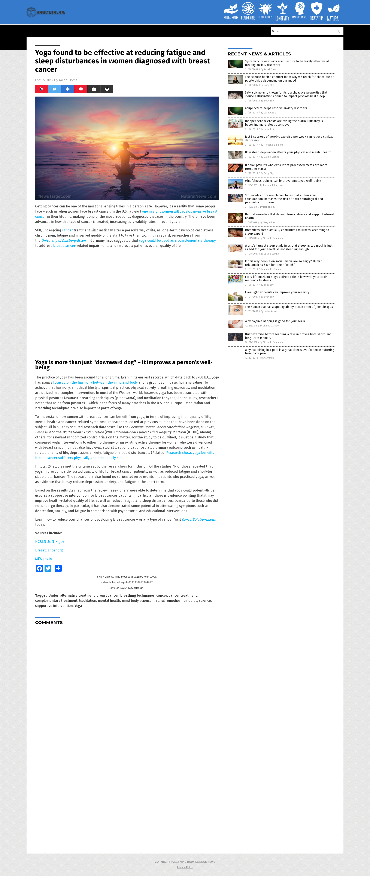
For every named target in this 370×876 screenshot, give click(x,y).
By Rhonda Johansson (271, 185)
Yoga (78, 606)
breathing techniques (137, 595)
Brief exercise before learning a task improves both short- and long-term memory (288, 336)
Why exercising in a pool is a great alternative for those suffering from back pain (289, 351)
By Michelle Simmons (272, 144)
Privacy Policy (185, 867)
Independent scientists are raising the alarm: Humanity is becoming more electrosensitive (284, 123)
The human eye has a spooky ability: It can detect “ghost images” (289, 307)
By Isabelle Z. (268, 129)
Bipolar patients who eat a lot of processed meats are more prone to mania (286, 167)
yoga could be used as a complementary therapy (177, 240)
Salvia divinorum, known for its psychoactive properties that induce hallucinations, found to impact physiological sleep (286, 94)
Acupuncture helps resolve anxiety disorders (276, 108)
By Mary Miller (267, 222)
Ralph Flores (68, 80)
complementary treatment (56, 601)
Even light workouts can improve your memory (277, 292)
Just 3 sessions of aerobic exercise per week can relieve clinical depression (289, 138)
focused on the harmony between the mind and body (95, 382)
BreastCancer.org (49, 550)
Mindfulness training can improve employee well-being (283, 181)
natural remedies (167, 601)
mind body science (137, 601)
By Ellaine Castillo (270, 156)
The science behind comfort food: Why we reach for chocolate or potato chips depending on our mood (289, 78)
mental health (109, 601)
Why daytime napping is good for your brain (275, 321)
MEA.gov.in (43, 559)
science (205, 601)
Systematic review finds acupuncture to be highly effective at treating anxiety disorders (287, 63)
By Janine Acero (269, 311)
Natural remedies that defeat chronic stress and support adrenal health (289, 216)
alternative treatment (77, 595)
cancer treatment (183, 595)
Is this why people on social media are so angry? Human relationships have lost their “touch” (283, 263)
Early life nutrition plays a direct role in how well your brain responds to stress (286, 278)
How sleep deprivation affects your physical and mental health (288, 152)
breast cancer (64, 246)
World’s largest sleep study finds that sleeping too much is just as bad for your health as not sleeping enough (288, 247)
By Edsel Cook (268, 69)
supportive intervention (54, 606)
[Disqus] (127, 681)
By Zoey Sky (267, 85)
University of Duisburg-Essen (63, 240)
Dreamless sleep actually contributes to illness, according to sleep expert (287, 231)
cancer (67, 230)
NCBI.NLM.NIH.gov (49, 542)
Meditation (87, 601)
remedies (189, 601)
